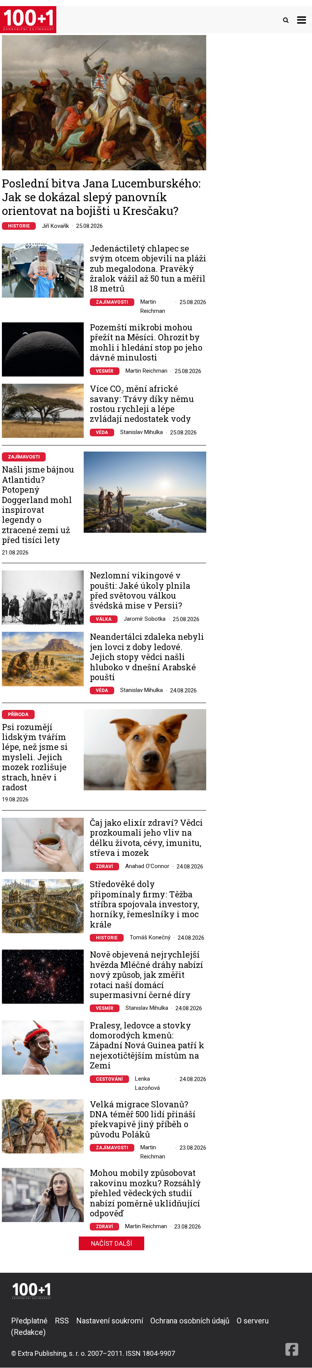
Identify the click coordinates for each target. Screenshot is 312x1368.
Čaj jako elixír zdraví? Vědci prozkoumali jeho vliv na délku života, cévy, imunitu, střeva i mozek (146, 838)
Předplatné (29, 1320)
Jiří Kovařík (55, 226)
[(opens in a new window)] (292, 1336)
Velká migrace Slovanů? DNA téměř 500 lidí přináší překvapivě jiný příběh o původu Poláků (143, 1119)
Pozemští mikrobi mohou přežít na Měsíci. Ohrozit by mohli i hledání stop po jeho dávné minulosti (146, 342)
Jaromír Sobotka (145, 618)
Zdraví (104, 866)
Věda (102, 432)
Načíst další (111, 1243)
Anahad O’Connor (147, 866)
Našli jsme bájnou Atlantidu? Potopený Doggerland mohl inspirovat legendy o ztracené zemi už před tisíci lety (38, 504)
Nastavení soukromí (109, 1320)
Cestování (109, 1079)
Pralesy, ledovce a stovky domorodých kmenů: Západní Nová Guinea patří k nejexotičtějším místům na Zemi (147, 1045)
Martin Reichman (146, 370)
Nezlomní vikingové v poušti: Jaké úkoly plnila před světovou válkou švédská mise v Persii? (140, 590)
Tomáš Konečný (150, 937)
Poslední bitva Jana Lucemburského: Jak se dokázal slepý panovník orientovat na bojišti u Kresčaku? (101, 197)
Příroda (18, 714)
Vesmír (104, 371)
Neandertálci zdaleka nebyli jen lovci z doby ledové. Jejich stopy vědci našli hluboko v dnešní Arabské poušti (147, 657)
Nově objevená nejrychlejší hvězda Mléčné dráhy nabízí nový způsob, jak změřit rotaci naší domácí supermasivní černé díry (146, 975)
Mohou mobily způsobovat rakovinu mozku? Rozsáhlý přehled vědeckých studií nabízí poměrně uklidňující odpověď (145, 1193)
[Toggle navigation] (301, 19)
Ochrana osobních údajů (189, 1320)
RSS (62, 1320)
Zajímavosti (112, 302)
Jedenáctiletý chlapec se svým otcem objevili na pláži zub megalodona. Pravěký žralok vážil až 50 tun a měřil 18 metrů (148, 268)
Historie (19, 226)
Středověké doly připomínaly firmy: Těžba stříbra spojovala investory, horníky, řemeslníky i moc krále (144, 904)
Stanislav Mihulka (141, 432)
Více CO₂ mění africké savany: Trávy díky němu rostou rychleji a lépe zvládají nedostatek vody (142, 404)
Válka (103, 619)
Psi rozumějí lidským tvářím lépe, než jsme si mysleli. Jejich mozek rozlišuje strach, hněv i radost (35, 757)
